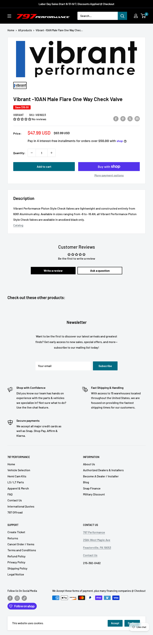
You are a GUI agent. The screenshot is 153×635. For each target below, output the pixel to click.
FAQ (10, 494)
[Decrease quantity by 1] (32, 153)
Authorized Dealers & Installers (103, 470)
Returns (12, 538)
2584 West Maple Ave (96, 540)
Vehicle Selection (18, 470)
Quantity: (19, 153)
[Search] (122, 16)
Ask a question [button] (100, 270)
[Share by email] (137, 118)
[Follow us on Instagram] (17, 598)
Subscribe (105, 366)
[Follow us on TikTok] (24, 598)
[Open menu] (9, 16)
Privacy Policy (16, 562)
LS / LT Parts (15, 482)
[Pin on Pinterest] (123, 118)
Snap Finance (92, 488)
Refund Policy (16, 556)
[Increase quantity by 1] (51, 153)
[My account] (136, 16)
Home (10, 30)
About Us (89, 464)
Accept (115, 623)
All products (25, 30)
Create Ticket (16, 532)
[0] (143, 16)
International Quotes (20, 506)
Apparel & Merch (18, 488)
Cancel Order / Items (20, 544)
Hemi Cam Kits (16, 476)
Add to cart (44, 166)
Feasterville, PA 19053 (97, 547)
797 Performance (94, 532)
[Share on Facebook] (115, 118)
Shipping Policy (17, 568)
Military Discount (94, 494)
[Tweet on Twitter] (130, 118)
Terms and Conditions (21, 550)
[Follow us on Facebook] (10, 598)
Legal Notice (15, 574)
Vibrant (18, 115)
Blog (86, 482)
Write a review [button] (53, 270)
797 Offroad (15, 512)
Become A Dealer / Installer (101, 476)
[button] (22, 119)
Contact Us (14, 500)
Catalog (18, 225)
